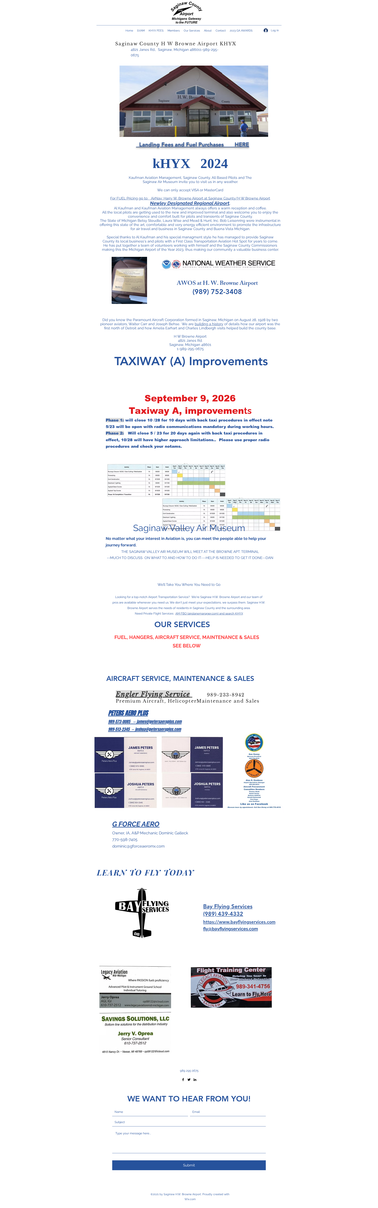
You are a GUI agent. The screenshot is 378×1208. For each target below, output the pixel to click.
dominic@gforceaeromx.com (138, 846)
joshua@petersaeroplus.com (158, 729)
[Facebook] (183, 1080)
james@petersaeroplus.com (159, 722)
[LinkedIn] (195, 1080)
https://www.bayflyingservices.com (239, 922)
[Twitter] (189, 1080)
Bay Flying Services (227, 906)
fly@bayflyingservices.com (230, 928)
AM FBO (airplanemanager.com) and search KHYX (209, 613)
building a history (209, 324)
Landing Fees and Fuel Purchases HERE (192, 144)
